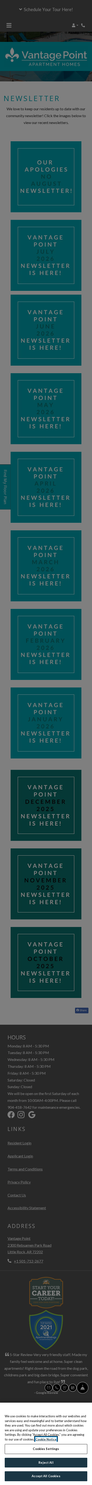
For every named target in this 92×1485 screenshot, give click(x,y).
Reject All (45, 1462)
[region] (46, 1444)
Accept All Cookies (46, 1476)
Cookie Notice (46, 1439)
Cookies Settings (46, 1449)
